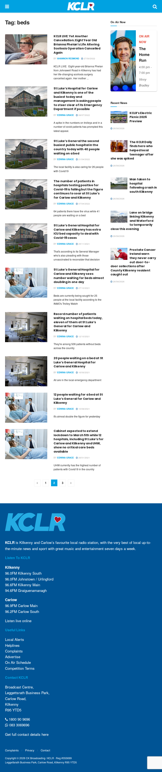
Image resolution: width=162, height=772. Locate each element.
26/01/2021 (84, 457)
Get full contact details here (27, 734)
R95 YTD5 (13, 709)
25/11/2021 (84, 243)
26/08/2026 (118, 128)
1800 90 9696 (19, 719)
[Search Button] (155, 6)
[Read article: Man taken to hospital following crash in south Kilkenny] (119, 183)
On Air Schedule (18, 662)
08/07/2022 (84, 115)
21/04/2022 (84, 159)
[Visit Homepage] (80, 6)
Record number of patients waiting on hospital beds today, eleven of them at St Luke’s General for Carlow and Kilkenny (78, 322)
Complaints (14, 651)
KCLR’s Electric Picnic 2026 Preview (141, 117)
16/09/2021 (84, 372)
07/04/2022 (84, 203)
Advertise (12, 656)
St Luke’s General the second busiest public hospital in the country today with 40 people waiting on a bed (77, 147)
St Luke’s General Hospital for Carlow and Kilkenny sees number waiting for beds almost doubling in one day (79, 275)
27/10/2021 (84, 288)
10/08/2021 (84, 408)
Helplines (12, 645)
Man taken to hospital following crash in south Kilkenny (143, 185)
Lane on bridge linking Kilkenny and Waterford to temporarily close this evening (132, 220)
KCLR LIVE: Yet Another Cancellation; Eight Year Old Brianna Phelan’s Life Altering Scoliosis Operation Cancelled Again (77, 44)
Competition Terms (20, 668)
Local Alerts (14, 639)
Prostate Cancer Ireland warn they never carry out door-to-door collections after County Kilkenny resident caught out (133, 262)
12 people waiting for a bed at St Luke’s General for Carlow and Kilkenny (78, 398)
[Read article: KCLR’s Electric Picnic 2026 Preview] (119, 117)
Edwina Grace (65, 115)
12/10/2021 (84, 336)
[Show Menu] (7, 6)
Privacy (29, 750)
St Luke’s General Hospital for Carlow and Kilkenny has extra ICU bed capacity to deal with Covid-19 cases (77, 231)
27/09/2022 (89, 58)
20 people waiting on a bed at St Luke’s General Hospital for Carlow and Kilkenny (78, 362)
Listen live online (18, 620)
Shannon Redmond (68, 58)
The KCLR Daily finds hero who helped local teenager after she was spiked (132, 150)
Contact (45, 750)
